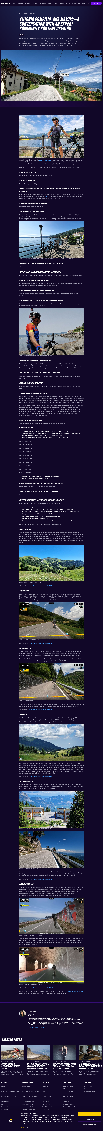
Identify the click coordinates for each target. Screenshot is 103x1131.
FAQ (2, 1104)
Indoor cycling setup (68, 1096)
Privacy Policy (46, 1109)
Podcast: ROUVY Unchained (69, 1106)
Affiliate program (46, 1096)
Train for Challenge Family (28, 1099)
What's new (4, 1088)
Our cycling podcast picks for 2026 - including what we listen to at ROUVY (64, 1066)
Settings (23, 1127)
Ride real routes (26, 1086)
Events (27, 3)
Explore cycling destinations (29, 1088)
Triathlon (43, 3)
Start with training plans (28, 1101)
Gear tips (65, 1099)
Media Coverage (46, 1104)
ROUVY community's (45, 160)
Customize (89, 1119)
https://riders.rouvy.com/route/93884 (41, 643)
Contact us (45, 1086)
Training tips (66, 1101)
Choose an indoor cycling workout (30, 1091)
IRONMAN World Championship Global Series (10, 1066)
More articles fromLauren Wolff (36, 1027)
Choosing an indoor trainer (70, 1094)
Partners (44, 1094)
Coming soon (4, 1109)
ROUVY (68, 3)
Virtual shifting (5, 1099)
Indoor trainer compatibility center (10, 1091)
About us (44, 1088)
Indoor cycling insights (68, 1086)
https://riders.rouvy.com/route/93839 (41, 879)
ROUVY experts (66, 1088)
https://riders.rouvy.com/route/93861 (41, 586)
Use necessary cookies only (90, 1124)
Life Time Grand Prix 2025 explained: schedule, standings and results (38, 1066)
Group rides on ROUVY (27, 1104)
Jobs (43, 1091)
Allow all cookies (89, 1114)
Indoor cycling (59, 3)
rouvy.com (95, 3)
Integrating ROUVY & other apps (9, 1096)
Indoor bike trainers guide (28, 1109)
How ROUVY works (5, 1094)
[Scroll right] (99, 1060)
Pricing (3, 1086)
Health (84, 3)
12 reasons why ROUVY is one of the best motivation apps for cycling (90, 1066)
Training (34, 3)
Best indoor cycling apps (69, 1091)
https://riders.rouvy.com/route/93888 (41, 710)
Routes (20, 3)
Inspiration (76, 3)
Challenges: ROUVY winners (28, 1106)
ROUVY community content (74, 991)
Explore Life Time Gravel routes (30, 1096)
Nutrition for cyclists (68, 1104)
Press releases (46, 1099)
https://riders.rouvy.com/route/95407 (41, 988)
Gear (50, 3)
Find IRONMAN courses (27, 1094)
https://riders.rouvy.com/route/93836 (41, 776)
